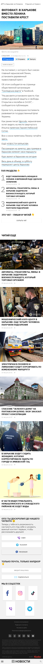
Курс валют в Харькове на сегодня (19, 156)
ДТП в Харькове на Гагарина (12, 4)
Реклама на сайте (22, 627)
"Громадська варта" (12, 90)
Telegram (23, 545)
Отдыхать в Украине (33, 4)
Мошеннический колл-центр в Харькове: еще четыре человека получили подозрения (22, 205)
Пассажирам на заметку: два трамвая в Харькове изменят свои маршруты (21, 150)
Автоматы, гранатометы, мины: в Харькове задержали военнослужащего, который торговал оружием (21, 276)
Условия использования (21, 622)
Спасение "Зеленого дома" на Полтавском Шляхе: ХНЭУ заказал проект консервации (21, 411)
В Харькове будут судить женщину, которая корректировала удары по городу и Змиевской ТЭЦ (17, 457)
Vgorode (23, 121)
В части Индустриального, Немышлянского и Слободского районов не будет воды (20, 504)
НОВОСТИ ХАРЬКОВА (17, 143)
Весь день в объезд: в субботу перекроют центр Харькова (17, 163)
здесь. (5, 138)
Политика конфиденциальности (21, 630)
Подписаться (23, 577)
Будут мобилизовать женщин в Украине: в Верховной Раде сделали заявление (24, 179)
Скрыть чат (21, 220)
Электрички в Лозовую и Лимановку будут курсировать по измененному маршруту (21, 367)
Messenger (23, 552)
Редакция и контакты (21, 625)
